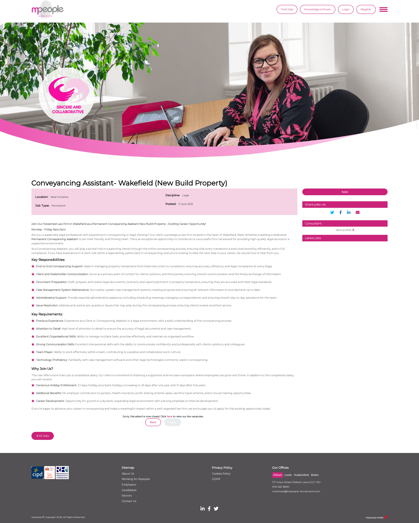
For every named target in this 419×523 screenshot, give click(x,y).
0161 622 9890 (280, 486)
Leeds (288, 475)
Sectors (127, 495)
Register (366, 9)
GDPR (216, 479)
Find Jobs (287, 9)
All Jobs (43, 435)
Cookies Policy (221, 473)
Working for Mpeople (136, 479)
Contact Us (129, 501)
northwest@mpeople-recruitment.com (296, 491)
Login (345, 9)
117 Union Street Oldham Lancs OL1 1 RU (296, 482)
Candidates (129, 490)
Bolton (315, 475)
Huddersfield (301, 475)
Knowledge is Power (317, 9)
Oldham (277, 475)
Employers (129, 484)
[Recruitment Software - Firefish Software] (377, 516)
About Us (128, 473)
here (169, 416)
